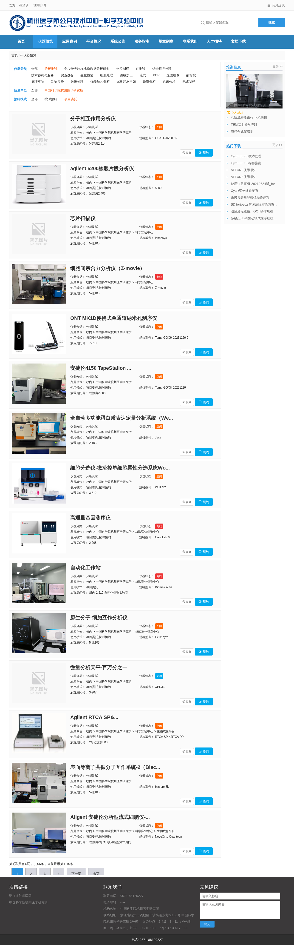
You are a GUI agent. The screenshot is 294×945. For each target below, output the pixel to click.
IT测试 (140, 69)
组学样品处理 (162, 69)
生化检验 (86, 75)
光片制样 (122, 69)
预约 (203, 153)
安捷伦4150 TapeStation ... (100, 368)
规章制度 (166, 41)
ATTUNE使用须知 (243, 170)
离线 (159, 276)
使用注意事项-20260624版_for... (254, 184)
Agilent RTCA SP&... (94, 717)
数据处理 (77, 81)
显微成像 (173, 75)
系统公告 (117, 41)
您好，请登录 (19, 5)
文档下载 (238, 41)
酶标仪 (191, 75)
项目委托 (70, 99)
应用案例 (69, 41)
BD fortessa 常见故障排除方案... (254, 204)
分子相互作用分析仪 (93, 118)
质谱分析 (149, 81)
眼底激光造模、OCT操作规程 (252, 211)
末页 (96, 874)
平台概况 (93, 41)
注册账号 (40, 5)
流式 (143, 75)
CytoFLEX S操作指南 (246, 163)
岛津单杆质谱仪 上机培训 (249, 118)
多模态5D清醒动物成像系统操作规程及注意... (255, 218)
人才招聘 (214, 41)
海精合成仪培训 (242, 131)
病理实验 (37, 81)
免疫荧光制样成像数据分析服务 (86, 69)
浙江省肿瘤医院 (20, 896)
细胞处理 (106, 75)
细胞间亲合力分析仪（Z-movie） (107, 268)
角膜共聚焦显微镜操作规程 (250, 197)
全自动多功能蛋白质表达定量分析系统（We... (121, 418)
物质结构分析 (100, 81)
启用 (159, 676)
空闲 (159, 127)
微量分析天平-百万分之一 (98, 667)
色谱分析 (169, 81)
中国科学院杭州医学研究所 (64, 90)
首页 (21, 41)
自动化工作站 (85, 567)
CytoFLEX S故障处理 (246, 156)
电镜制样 (188, 81)
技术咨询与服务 (42, 75)
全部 (34, 69)
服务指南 (142, 41)
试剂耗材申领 (126, 81)
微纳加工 (126, 75)
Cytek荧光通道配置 (244, 190)
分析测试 (51, 69)
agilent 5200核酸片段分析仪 (102, 168)
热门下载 (233, 146)
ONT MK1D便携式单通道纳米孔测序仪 (113, 318)
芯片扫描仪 (83, 218)
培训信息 (233, 67)
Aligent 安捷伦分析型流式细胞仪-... (110, 817)
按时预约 (51, 99)
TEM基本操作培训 (244, 124)
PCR (156, 75)
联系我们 (190, 41)
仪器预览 (45, 41)
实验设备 (67, 75)
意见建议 (278, 5)
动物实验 (57, 81)
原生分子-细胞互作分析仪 (98, 617)
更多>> (277, 66)
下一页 (76, 874)
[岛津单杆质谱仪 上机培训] (254, 91)
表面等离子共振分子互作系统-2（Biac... (115, 767)
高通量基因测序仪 (90, 518)
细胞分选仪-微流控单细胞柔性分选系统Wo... (120, 468)
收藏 (186, 153)
